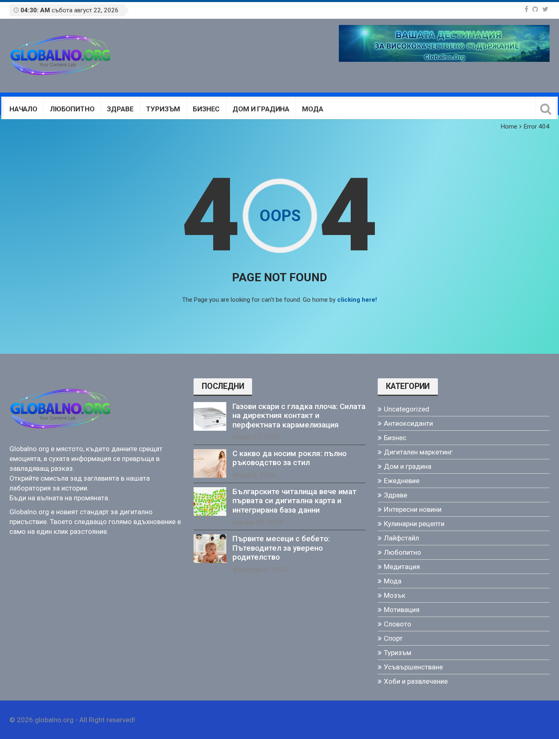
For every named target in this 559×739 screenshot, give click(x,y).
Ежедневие (401, 481)
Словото (397, 624)
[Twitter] (545, 9)
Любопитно (72, 109)
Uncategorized (406, 409)
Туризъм (163, 109)
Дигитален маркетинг (418, 452)
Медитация (402, 567)
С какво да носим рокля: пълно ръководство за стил (289, 458)
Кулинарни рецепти (414, 524)
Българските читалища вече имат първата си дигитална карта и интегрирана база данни (294, 501)
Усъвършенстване (413, 667)
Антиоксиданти (408, 423)
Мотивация (401, 610)
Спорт (393, 638)
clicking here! (357, 299)
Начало (23, 109)
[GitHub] (535, 9)
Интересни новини (413, 509)
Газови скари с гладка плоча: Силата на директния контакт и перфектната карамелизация (298, 415)
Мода (312, 109)
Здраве (120, 109)
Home (508, 126)
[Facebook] (526, 9)
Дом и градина (260, 109)
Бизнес (206, 109)
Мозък (395, 595)
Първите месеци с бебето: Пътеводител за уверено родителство (281, 548)
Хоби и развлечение (416, 681)
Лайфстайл (401, 538)
